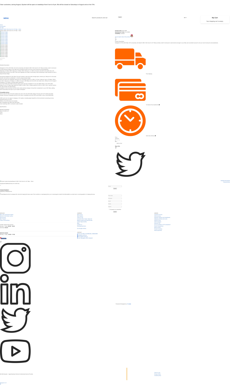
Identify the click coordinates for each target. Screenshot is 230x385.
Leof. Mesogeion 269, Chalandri (85, 238)
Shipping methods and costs (160, 218)
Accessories (2, 26)
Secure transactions (158, 226)
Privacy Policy (157, 374)
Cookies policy (157, 375)
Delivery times (157, 220)
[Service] (193, 18)
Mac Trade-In (3, 218)
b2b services (3, 217)
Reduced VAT (157, 223)
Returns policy (157, 227)
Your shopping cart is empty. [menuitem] (214, 21)
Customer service (158, 214)
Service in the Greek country (6, 216)
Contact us (79, 224)
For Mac (2, 27)
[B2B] (189, 18)
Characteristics (226, 182)
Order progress (157, 221)
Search (120, 17)
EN (185, 17)
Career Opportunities (82, 221)
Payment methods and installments (162, 217)
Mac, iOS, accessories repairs (6, 214)
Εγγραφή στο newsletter (115, 209)
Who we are (80, 214)
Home (1, 24)
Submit (115, 188)
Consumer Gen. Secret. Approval (84, 218)
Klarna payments (158, 230)
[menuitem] (215, 19)
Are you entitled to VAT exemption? (162, 224)
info (129, 304)
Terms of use (80, 217)
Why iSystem (80, 216)
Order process (157, 216)
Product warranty (158, 229)
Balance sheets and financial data (84, 220)
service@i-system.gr (83, 236)
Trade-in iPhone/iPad (4, 220)
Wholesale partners (81, 226)
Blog (78, 223)
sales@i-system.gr (82, 235)
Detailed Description (225, 180)
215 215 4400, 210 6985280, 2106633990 (88, 233)
